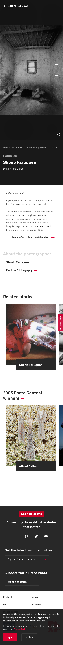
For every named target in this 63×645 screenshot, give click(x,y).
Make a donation (17, 582)
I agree (10, 637)
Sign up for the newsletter (22, 559)
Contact (7, 597)
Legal (6, 604)
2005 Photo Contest (18, 6)
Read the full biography (19, 270)
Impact (35, 597)
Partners (36, 604)
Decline (29, 637)
